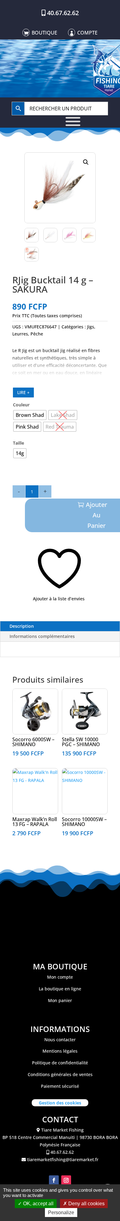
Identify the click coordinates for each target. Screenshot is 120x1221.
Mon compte (60, 977)
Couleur (21, 405)
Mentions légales (60, 1051)
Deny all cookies (86, 1203)
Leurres (20, 334)
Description (22, 626)
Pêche (36, 334)
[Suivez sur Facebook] (54, 1180)
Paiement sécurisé (60, 1086)
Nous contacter (60, 1039)
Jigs (90, 327)
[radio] (30, 415)
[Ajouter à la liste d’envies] (16, 696)
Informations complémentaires (42, 636)
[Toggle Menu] (73, 121)
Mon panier (60, 1000)
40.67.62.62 (63, 13)
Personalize (61, 1212)
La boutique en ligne (60, 989)
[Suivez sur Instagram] (66, 1180)
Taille (18, 443)
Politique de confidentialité (60, 1063)
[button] (85, 162)
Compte (87, 32)
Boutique (44, 32)
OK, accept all (38, 1203)
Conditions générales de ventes (60, 1074)
